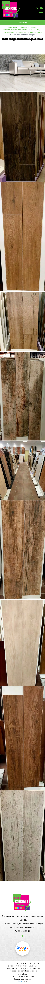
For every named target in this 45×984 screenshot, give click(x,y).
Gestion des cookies (22, 979)
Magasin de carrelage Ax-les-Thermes (23, 968)
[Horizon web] (20, 981)
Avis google (22, 948)
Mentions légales (22, 974)
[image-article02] (22, 72)
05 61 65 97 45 (24, 931)
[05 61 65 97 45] (37, 7)
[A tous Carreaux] (22, 137)
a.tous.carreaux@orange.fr (41, 7)
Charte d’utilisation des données (22, 976)
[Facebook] (22, 936)
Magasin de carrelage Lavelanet (23, 966)
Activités (11, 963)
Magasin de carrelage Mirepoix (23, 971)
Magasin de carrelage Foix (27, 963)
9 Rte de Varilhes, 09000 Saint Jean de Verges (23, 923)
